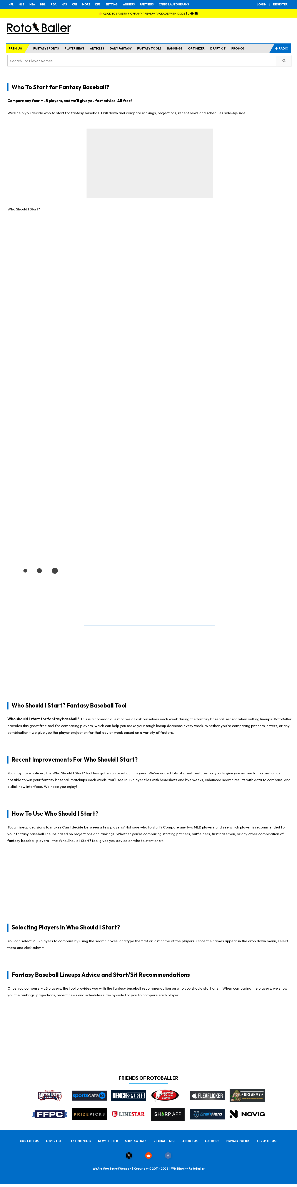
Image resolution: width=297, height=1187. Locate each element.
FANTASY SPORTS (46, 48)
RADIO (283, 48)
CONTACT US (29, 1141)
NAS (64, 4)
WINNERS (129, 4)
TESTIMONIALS (80, 1141)
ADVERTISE (54, 1141)
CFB (74, 4)
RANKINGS (174, 48)
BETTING (111, 4)
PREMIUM (15, 48)
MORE (86, 4)
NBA (32, 4)
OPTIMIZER (196, 48)
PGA (53, 4)
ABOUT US (190, 1141)
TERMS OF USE (267, 1141)
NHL (42, 4)
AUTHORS (212, 1141)
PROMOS (238, 48)
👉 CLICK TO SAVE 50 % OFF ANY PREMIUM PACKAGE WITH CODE (148, 13)
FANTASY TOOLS (149, 48)
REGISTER (280, 4)
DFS (97, 4)
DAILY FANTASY (121, 48)
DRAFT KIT (218, 48)
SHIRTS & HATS (136, 1141)
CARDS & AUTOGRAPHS (174, 4)
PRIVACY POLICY (238, 1141)
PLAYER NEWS (74, 48)
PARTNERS (147, 4)
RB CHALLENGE (164, 1141)
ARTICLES (97, 48)
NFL (10, 4)
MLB (21, 4)
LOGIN (261, 4)
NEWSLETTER (108, 1141)
